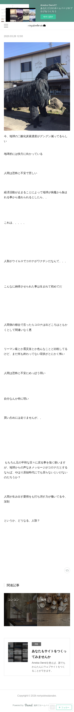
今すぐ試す (48, 16)
